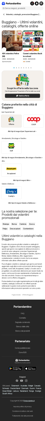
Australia (23, 385)
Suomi (32, 388)
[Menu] (41, 3)
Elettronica (5, 254)
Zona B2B (23, 352)
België (30, 385)
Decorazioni (15, 228)
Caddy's (27, 269)
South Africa (7, 393)
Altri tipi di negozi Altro (21, 180)
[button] (37, 3)
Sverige (38, 391)
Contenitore (28, 228)
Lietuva (16, 391)
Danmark (24, 388)
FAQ (22, 313)
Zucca (31, 224)
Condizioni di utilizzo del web (22, 411)
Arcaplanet (20, 269)
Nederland (24, 391)
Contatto (22, 318)
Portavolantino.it (28, 401)
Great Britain (7, 391)
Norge (31, 391)
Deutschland (15, 388)
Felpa (5, 228)
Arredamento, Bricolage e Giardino (22, 254)
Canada (37, 385)
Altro (21, 256)
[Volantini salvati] (32, 3)
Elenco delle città (22, 326)
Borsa (14, 224)
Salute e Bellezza (13, 256)
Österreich (15, 385)
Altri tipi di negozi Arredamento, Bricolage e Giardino (22, 158)
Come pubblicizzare (22, 348)
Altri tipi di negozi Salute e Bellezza (21, 203)
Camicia (23, 224)
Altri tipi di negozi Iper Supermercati (21, 131)
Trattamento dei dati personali (22, 416)
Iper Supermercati (30, 251)
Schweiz (5, 388)
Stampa (6, 224)
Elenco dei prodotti (22, 331)
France (38, 388)
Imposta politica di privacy (22, 406)
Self (13, 269)
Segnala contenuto (22, 322)
